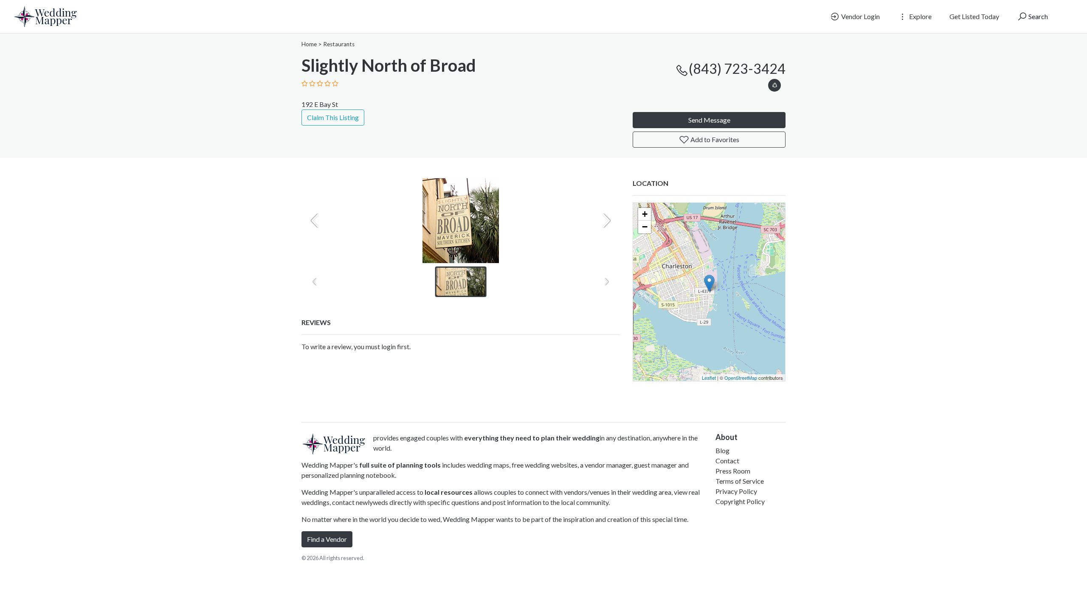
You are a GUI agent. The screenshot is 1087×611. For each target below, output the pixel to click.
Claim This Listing (333, 117)
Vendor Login (860, 16)
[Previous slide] (315, 220)
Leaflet (709, 377)
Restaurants (339, 44)
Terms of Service (739, 481)
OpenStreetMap (740, 377)
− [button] (645, 226)
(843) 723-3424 (737, 68)
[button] (774, 84)
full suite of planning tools (400, 465)
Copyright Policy (740, 501)
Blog (722, 450)
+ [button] (645, 214)
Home (309, 44)
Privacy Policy (736, 491)
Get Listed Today (974, 16)
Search (1037, 16)
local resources (449, 492)
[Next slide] (606, 220)
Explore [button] (920, 16)
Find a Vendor (327, 539)
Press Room (732, 471)
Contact (727, 461)
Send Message (709, 120)
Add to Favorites (714, 139)
